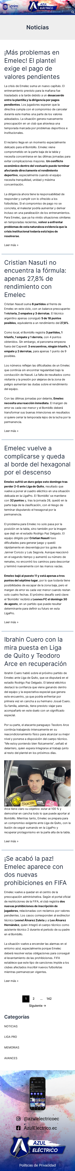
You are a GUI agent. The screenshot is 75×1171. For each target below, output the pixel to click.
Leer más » (11, 245)
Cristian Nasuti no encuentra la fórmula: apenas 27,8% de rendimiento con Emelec (35, 278)
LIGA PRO (10, 1037)
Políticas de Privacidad (37, 1165)
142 (49, 998)
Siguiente (37, 1005)
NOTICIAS (11, 1026)
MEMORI (10, 1047)
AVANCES (10, 1058)
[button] (73, 12)
